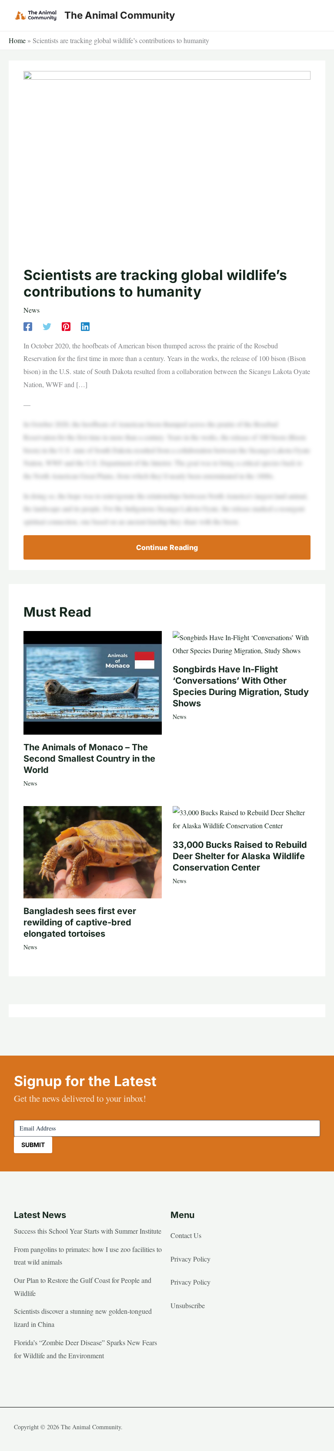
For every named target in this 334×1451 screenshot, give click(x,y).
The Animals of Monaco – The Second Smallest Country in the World (89, 758)
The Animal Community (119, 15)
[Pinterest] (66, 326)
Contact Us (185, 1235)
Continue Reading (167, 547)
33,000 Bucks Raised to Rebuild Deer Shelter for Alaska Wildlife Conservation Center (240, 856)
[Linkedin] (85, 326)
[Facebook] (27, 326)
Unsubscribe (187, 1305)
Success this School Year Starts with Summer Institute (87, 1230)
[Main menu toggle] (310, 15)
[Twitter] (47, 326)
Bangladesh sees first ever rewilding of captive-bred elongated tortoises (79, 922)
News (31, 309)
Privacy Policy (190, 1258)
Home (17, 40)
